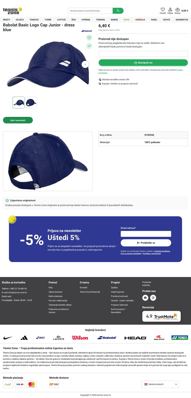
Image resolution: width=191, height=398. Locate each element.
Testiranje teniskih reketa (60, 305)
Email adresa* (128, 228)
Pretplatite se (148, 242)
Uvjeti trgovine (117, 292)
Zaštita (114, 287)
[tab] (18, 120)
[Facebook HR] (145, 298)
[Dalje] (85, 64)
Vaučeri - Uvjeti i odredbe (122, 300)
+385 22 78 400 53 (21, 2)
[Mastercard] (32, 384)
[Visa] (20, 384)
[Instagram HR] (153, 298)
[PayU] (8, 384)
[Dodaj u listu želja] (89, 38)
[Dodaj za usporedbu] (89, 46)
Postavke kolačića (145, 283)
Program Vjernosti (119, 305)
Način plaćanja (55, 296)
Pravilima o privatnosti (152, 254)
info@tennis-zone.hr (17, 292)
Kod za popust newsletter (131, 254)
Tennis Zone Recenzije (90, 292)
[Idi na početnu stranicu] (12, 10)
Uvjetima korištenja (162, 251)
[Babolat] (87, 30)
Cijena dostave (55, 292)
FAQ (51, 287)
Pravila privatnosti (119, 296)
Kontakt (83, 287)
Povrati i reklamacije (58, 300)
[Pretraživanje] (118, 11)
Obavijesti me (145, 62)
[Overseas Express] (54, 384)
